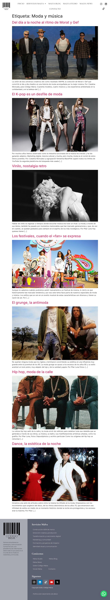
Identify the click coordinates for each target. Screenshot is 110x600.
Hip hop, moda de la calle (32, 372)
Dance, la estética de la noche (36, 444)
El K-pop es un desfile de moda (37, 94)
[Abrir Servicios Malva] (45, 3)
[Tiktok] (103, 8)
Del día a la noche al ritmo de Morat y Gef (45, 22)
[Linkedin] (106, 4)
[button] (104, 594)
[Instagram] (101, 4)
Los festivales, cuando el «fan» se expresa (46, 236)
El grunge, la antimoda (30, 302)
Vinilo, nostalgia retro (29, 166)
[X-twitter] (57, 582)
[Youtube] (51, 582)
